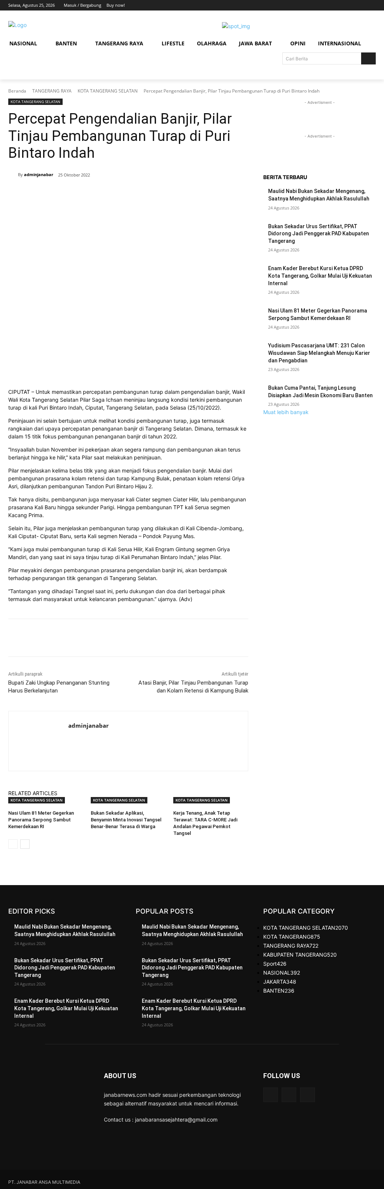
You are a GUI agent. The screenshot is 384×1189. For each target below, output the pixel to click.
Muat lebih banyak (286, 412)
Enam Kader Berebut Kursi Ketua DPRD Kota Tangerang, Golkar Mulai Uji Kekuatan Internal (320, 275)
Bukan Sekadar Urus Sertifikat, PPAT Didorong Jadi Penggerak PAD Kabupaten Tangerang (318, 233)
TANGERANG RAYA (52, 91)
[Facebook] (330, 5)
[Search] (368, 58)
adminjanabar (38, 174)
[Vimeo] (361, 5)
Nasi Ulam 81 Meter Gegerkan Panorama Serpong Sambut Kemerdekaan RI (41, 819)
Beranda (17, 91)
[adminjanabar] (13, 174)
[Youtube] (371, 5)
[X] (350, 5)
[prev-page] (13, 844)
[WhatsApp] (116, 194)
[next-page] (25, 844)
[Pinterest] (99, 194)
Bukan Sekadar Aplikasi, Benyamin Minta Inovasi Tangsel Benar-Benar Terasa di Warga (126, 819)
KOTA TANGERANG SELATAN (108, 91)
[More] (134, 194)
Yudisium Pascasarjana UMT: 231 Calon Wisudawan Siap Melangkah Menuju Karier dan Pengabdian (319, 352)
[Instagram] (340, 5)
